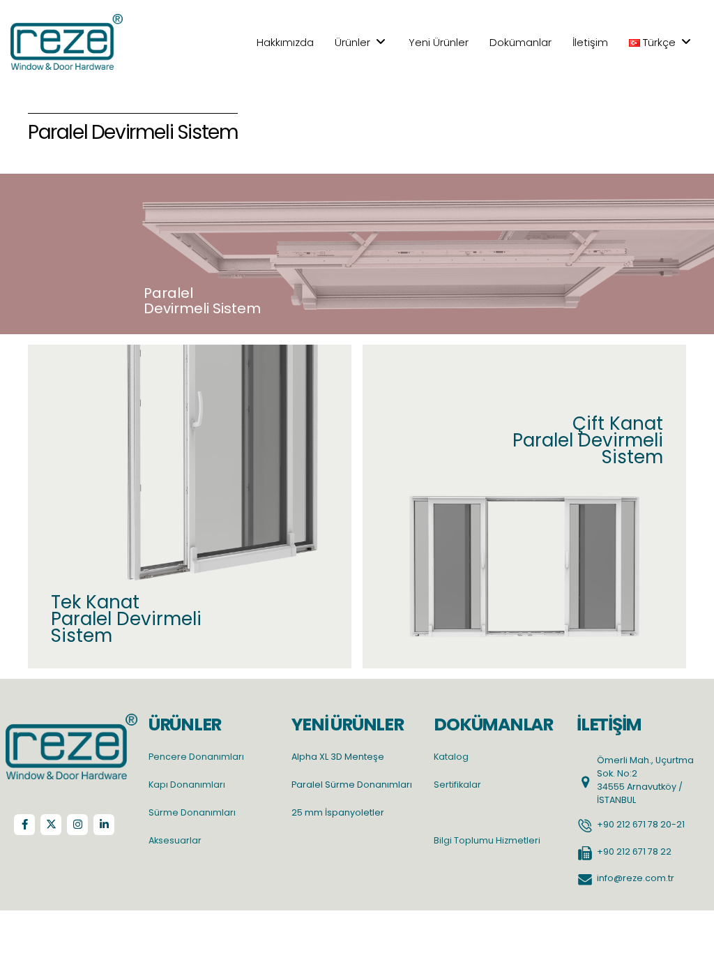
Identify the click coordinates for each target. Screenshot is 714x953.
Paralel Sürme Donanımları (351, 784)
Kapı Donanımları (187, 784)
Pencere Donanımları (196, 757)
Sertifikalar (457, 784)
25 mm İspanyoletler (337, 812)
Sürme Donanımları (192, 812)
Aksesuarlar (175, 840)
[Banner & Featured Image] (189, 506)
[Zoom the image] (71, 720)
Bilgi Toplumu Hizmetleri (487, 840)
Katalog (451, 757)
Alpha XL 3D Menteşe (337, 757)
